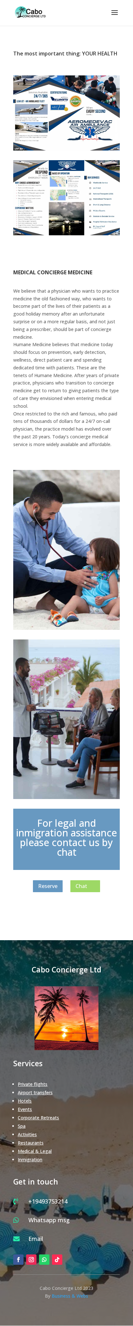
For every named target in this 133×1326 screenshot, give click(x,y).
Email (35, 1239)
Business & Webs (70, 1296)
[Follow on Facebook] (18, 1259)
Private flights (32, 1084)
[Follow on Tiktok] (57, 1259)
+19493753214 (47, 1201)
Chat (81, 886)
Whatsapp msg (49, 1220)
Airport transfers (35, 1092)
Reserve (47, 886)
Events (25, 1109)
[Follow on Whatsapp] (44, 1259)
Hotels (25, 1101)
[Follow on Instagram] (31, 1259)
